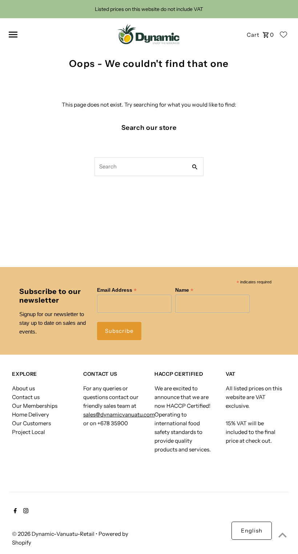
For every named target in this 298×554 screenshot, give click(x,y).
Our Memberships (34, 405)
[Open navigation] (58, 34)
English (251, 530)
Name (184, 290)
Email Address (117, 290)
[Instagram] (24, 511)
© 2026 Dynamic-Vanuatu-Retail (54, 533)
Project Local (28, 432)
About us (23, 388)
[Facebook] (14, 511)
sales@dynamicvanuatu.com (119, 414)
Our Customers (31, 423)
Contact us (26, 397)
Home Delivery (30, 414)
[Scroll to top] (282, 535)
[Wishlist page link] (283, 34)
